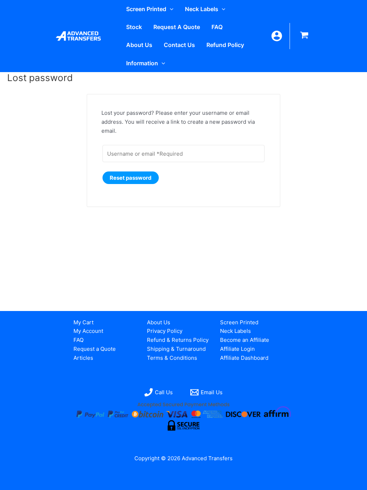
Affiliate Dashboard (244, 357)
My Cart (83, 322)
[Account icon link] (276, 36)
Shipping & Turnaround (176, 348)
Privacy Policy (164, 331)
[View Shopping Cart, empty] (304, 36)
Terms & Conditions (172, 357)
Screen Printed (239, 322)
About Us (158, 322)
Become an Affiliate (244, 339)
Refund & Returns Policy (178, 339)
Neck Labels (235, 331)
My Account (88, 331)
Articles (83, 357)
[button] (169, 9)
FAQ (78, 339)
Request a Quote (94, 348)
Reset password (131, 177)
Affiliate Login (237, 348)
